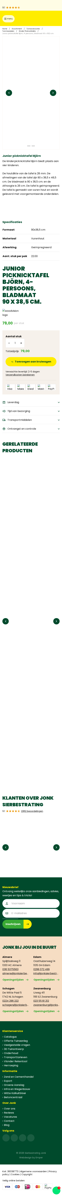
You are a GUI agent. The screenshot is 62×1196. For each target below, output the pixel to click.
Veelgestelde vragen (17, 1045)
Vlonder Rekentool (15, 1061)
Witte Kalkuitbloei (15, 1093)
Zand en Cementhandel (19, 1077)
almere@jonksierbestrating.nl (15, 973)
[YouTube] (30, 1137)
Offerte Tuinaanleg (16, 1041)
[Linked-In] (22, 1137)
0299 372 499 (41, 969)
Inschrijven (13, 924)
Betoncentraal (13, 1097)
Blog (6, 1125)
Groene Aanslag (14, 1085)
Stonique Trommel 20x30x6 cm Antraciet (25, 518)
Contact (9, 1121)
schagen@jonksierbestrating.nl (15, 1005)
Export (8, 1081)
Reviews (9, 1113)
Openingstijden (13, 980)
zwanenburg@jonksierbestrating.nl (46, 1005)
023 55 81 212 (41, 1001)
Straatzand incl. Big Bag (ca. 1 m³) (27, 600)
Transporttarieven (15, 1057)
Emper (39, 1157)
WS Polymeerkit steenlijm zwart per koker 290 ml (28, 681)
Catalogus (10, 1037)
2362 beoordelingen (32, 811)
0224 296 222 (10, 1001)
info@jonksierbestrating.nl (46, 973)
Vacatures (10, 1117)
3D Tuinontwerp (14, 1049)
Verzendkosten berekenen (20, 374)
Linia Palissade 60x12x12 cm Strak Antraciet (26, 765)
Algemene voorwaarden (33, 1171)
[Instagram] (14, 1137)
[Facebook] (6, 1137)
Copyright (26, 1174)
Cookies (15, 1174)
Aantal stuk (14, 336)
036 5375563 (10, 969)
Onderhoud (11, 1053)
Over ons (9, 1108)
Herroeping (11, 1065)
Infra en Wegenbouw (17, 1089)
